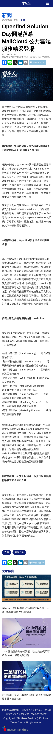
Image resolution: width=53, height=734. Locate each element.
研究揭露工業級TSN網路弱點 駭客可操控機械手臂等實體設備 (26, 697)
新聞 (23, 20)
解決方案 (19, 552)
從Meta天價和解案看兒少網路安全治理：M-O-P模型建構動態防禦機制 (25, 610)
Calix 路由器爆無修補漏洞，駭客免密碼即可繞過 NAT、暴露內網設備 (26, 653)
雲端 (6, 552)
